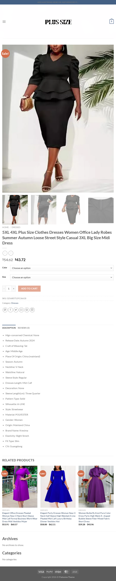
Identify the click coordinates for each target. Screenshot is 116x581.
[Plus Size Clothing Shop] (58, 21)
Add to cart (29, 288)
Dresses (16, 227)
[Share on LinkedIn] (32, 309)
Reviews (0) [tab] (24, 328)
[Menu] (4, 21)
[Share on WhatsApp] (5, 309)
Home (5, 227)
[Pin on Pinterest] (26, 309)
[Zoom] (6, 189)
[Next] (107, 118)
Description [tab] (9, 328)
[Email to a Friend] (21, 309)
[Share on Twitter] (15, 309)
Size (4, 277)
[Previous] (8, 118)
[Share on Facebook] (10, 309)
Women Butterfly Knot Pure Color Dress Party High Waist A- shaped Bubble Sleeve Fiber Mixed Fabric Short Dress (95, 517)
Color (4, 268)
